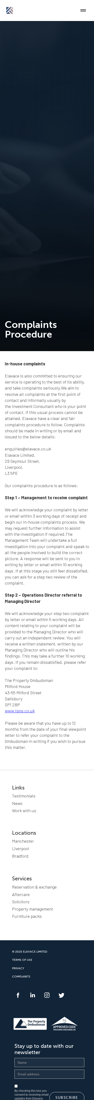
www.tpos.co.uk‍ (20, 710)
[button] (83, 10)
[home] (8, 10)
